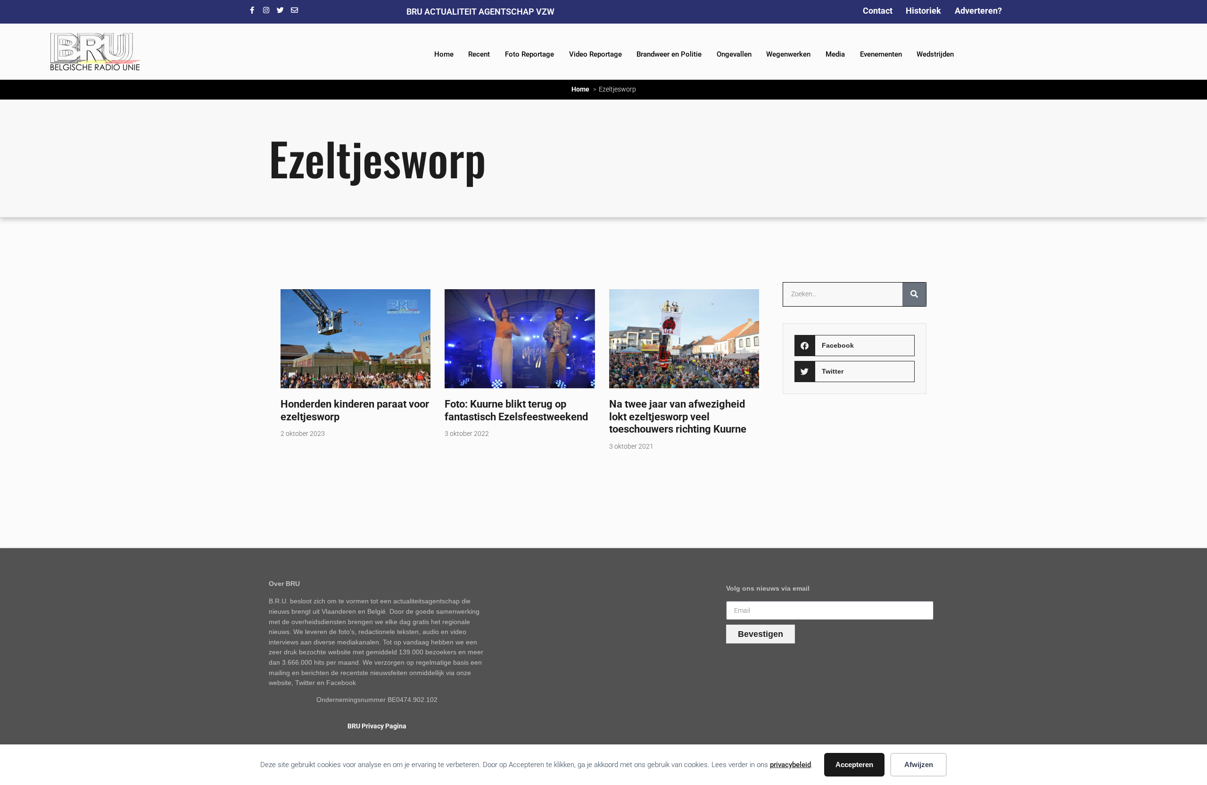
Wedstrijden (935, 54)
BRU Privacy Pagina (376, 726)
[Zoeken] (914, 294)
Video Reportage (595, 54)
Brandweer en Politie (669, 54)
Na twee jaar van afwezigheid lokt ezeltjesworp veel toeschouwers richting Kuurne (677, 416)
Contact (878, 11)
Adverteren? (978, 11)
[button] (854, 345)
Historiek (923, 11)
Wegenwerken (788, 54)
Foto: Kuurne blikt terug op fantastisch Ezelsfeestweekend (516, 410)
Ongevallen (734, 54)
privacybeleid (790, 764)
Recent (479, 54)
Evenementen (881, 54)
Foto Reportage (529, 54)
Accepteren (854, 764)
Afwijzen (918, 764)
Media (835, 54)
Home (444, 54)
